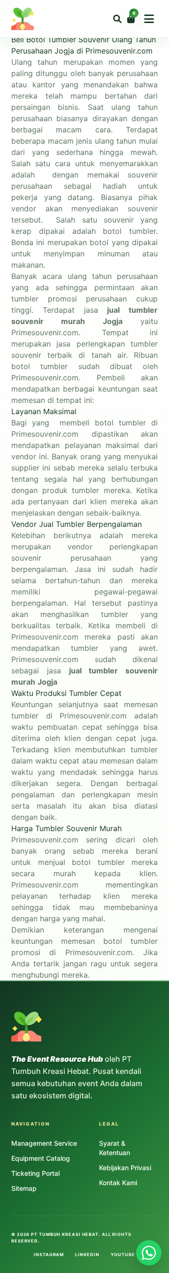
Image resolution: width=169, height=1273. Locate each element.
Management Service (44, 1143)
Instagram (49, 1254)
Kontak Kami (118, 1183)
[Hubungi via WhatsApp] (148, 1252)
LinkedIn (87, 1254)
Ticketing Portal (35, 1173)
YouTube (123, 1254)
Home (10, 5)
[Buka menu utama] (149, 19)
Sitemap (24, 1188)
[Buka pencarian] (117, 18)
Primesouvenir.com (44, 839)
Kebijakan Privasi (125, 1168)
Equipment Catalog (40, 1158)
